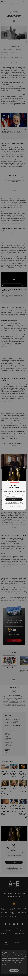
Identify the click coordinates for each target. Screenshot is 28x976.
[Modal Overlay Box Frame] (14, 488)
